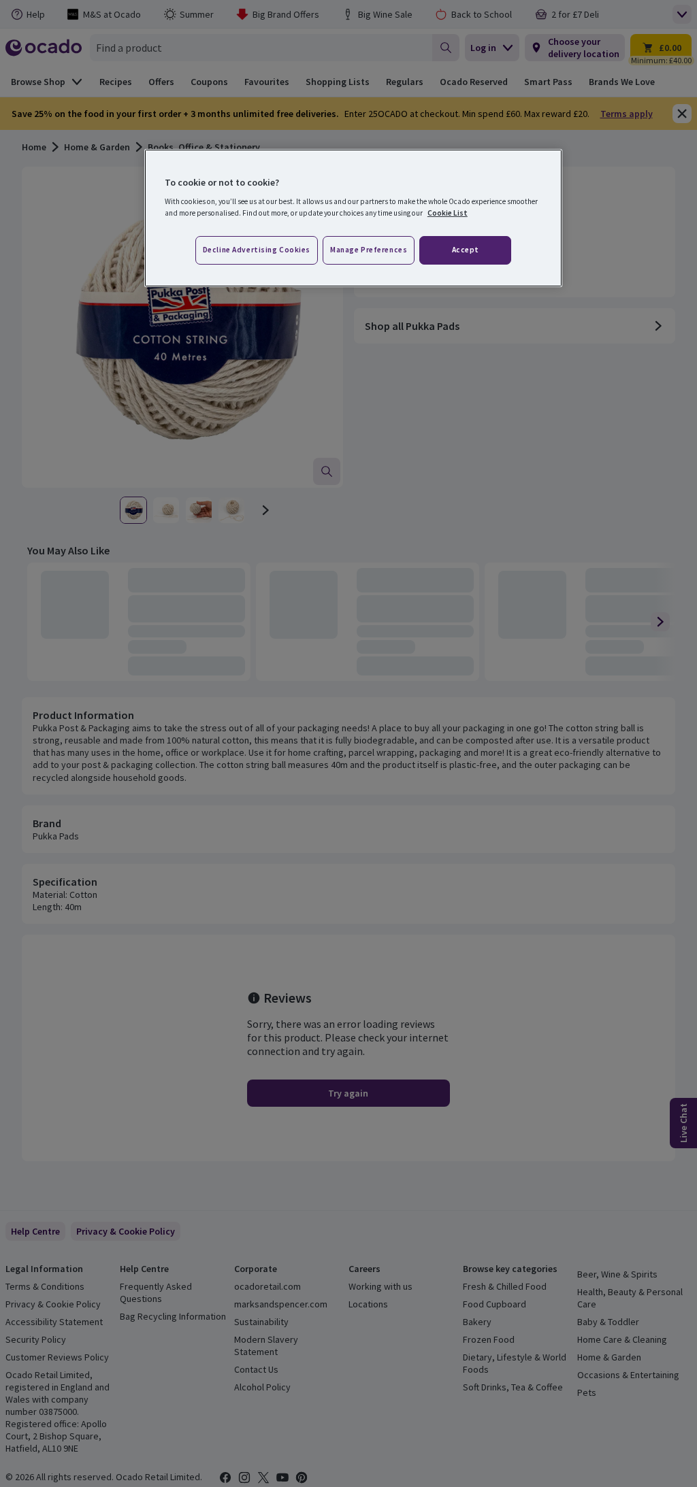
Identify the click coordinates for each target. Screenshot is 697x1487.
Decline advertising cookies (256, 249)
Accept (465, 249)
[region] (353, 218)
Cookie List (447, 213)
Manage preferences (368, 249)
